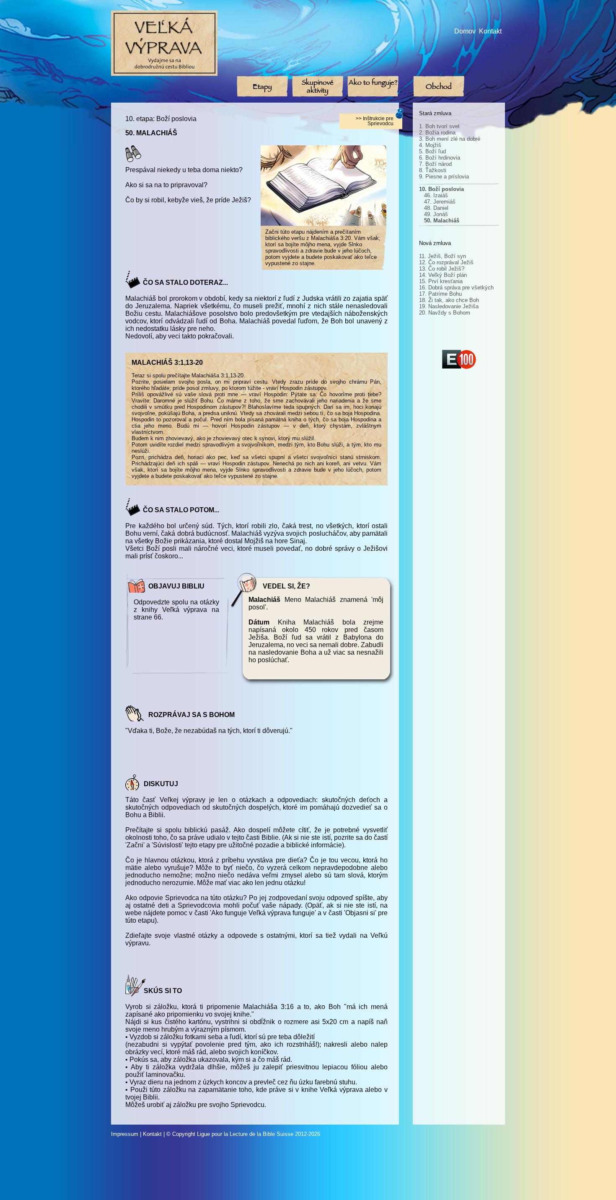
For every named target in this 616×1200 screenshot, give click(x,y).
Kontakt (490, 31)
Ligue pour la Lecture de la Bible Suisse (245, 1134)
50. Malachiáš (441, 220)
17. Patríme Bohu (440, 294)
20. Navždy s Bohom (444, 313)
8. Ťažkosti (432, 170)
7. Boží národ (435, 164)
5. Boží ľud (432, 151)
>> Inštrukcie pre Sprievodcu (374, 121)
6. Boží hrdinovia (439, 158)
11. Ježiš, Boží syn (442, 256)
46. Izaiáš (436, 195)
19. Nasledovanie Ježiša (449, 306)
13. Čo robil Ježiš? (441, 269)
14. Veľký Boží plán (443, 275)
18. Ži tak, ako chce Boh (449, 300)
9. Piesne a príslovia (444, 176)
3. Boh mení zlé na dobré (449, 139)
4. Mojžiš (430, 145)
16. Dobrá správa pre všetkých (456, 287)
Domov (465, 31)
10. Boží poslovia (441, 189)
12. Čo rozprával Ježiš (446, 262)
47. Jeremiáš (440, 202)
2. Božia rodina (437, 132)
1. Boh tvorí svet (439, 126)
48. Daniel (436, 208)
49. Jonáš (436, 214)
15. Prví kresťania (441, 281)
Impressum (124, 1134)
